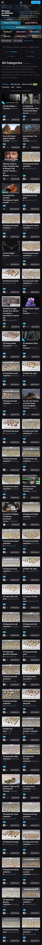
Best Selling (15, 84)
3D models (18, 41)
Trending (5, 84)
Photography (6, 41)
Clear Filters (30, 56)
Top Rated (5, 87)
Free (12, 87)
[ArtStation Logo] (21, 2)
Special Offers (29, 84)
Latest (18, 87)
